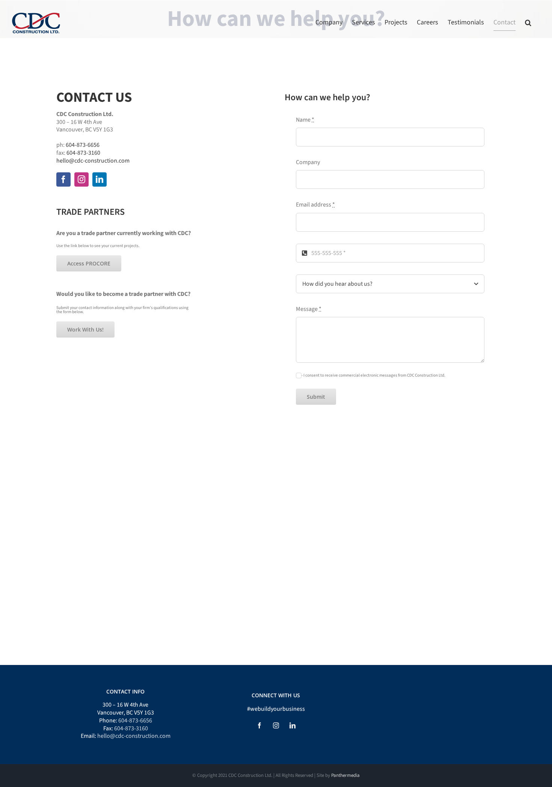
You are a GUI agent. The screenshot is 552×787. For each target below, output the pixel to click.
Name (305, 120)
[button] (528, 22)
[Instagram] (276, 725)
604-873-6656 (83, 145)
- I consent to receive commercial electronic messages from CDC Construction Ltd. (373, 375)
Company (308, 162)
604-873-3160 (83, 153)
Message (308, 309)
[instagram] (81, 179)
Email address (315, 205)
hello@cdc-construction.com (93, 161)
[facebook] (63, 179)
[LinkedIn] (292, 725)
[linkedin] (99, 179)
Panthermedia (345, 775)
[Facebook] (259, 725)
